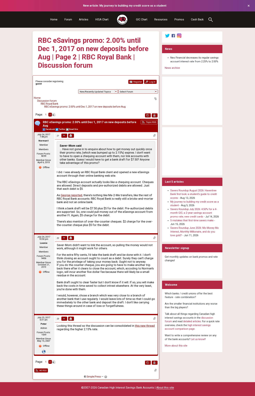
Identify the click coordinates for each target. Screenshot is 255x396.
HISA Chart (101, 19)
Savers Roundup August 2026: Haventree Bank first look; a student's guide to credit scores (193, 194)
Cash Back (197, 19)
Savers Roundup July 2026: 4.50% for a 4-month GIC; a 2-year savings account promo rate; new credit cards (193, 213)
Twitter (62, 129)
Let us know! (198, 339)
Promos (179, 19)
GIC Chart (141, 19)
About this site (165, 387)
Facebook (50, 129)
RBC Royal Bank (49, 103)
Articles (83, 19)
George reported (71, 195)
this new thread (145, 325)
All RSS (43, 370)
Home (53, 19)
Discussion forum (47, 100)
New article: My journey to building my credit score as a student (124, 5)
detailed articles (192, 321)
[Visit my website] (43, 351)
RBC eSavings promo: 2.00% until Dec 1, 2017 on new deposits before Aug (85, 106)
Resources (160, 19)
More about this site (176, 345)
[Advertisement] (192, 101)
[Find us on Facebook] (173, 35)
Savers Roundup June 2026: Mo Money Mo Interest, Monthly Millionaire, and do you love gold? (194, 231)
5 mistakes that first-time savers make (192, 220)
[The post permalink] (64, 136)
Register (137, 82)
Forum (68, 19)
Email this (73, 129)
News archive (172, 67)
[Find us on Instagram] (179, 35)
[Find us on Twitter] (167, 35)
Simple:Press (94, 376)
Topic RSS (150, 122)
